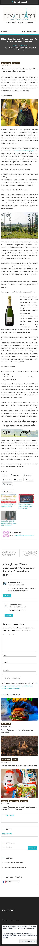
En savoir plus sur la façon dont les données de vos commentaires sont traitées (19, 686)
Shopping (16, 63)
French (8, 881)
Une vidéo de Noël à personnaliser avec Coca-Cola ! (26, 506)
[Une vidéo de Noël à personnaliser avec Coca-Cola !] (26, 498)
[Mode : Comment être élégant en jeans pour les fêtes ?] (8, 515)
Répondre (7, 595)
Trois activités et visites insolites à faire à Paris (19, 766)
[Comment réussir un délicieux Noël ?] (8, 498)
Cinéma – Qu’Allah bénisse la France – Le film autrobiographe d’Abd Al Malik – (9, 553)
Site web (6, 670)
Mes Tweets (7, 833)
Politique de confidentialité (14, 863)
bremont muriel (15, 583)
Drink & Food (6, 63)
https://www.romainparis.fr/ (24, 535)
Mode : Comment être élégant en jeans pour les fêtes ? (8, 523)
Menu (5, 31)
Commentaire (8, 635)
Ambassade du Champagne (24, 151)
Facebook (10, 815)
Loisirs (15, 760)
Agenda (4, 801)
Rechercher (31, 31)
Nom (5, 655)
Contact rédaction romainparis (15, 867)
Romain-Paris (15, 533)
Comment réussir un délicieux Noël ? (8, 505)
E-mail (5, 663)
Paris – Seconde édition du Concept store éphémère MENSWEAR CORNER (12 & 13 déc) (29, 553)
